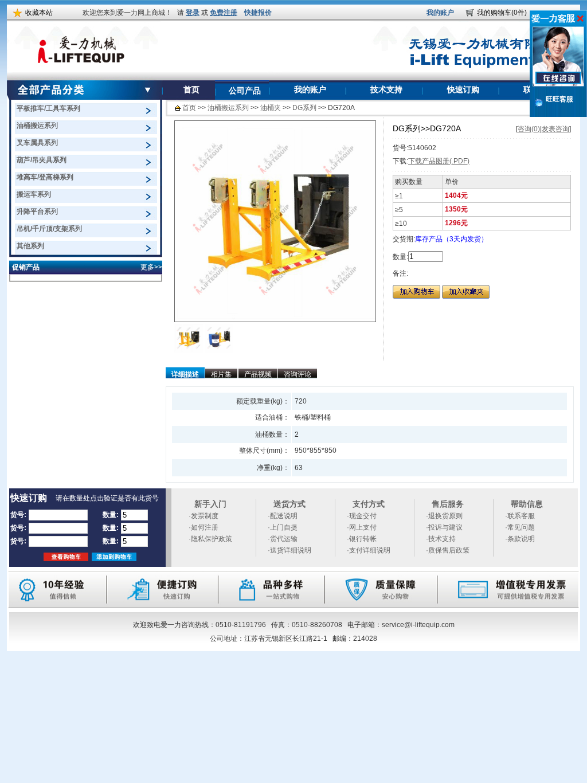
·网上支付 (362, 527)
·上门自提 (283, 527)
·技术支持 (441, 539)
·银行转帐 (362, 539)
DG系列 (304, 108)
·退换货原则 (444, 516)
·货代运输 (283, 539)
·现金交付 (362, 516)
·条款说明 (520, 539)
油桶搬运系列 (228, 108)
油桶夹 (270, 108)
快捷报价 (258, 13)
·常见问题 (520, 527)
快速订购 (463, 89)
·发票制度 (203, 516)
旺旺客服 (559, 99)
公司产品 (245, 91)
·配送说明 (283, 516)
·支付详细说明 (368, 550)
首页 (191, 89)
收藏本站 (39, 13)
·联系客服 (520, 516)
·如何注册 (203, 527)
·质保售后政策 (447, 550)
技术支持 (386, 89)
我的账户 (440, 13)
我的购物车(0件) (502, 13)
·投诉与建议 (444, 527)
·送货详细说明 (289, 550)
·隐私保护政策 (210, 539)
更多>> (151, 267)
